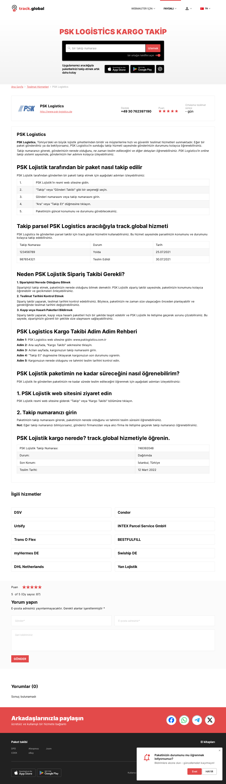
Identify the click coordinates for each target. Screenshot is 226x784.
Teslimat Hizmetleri (38, 86)
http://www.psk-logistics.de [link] (56, 111)
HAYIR (209, 771)
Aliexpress (34, 748)
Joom (48, 748)
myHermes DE (26, 553)
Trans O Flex (25, 539)
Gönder (20, 659)
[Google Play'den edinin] (142, 69)
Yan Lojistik (127, 567)
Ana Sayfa (17, 86)
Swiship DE (127, 553)
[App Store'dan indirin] (117, 69)
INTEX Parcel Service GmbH (142, 526)
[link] (171, 720)
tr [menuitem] (206, 8)
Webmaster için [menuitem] (142, 8)
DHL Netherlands (29, 567)
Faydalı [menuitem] (169, 8)
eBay (31, 753)
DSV (18, 512)
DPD (13, 748)
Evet (194, 771)
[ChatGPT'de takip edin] (160, 69)
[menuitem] (28, 8)
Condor (124, 512)
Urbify (19, 526)
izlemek (153, 48)
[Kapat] (219, 750)
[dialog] (179, 764)
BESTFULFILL (129, 539)
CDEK (14, 753)
